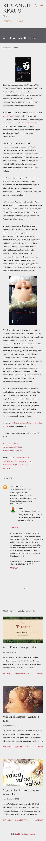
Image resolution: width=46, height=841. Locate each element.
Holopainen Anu (22, 458)
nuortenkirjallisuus (13, 465)
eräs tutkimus (8, 116)
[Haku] (35, 4)
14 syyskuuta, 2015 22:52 (22, 489)
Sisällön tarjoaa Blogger (24, 834)
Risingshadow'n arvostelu (13, 450)
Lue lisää (39, 673)
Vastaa (14, 527)
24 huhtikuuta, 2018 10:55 (30, 533)
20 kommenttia (22, 673)
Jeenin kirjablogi (17, 486)
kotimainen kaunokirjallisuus (18, 461)
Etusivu (7, 21)
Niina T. (30, 423)
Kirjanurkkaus (16, 8)
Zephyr (20, 508)
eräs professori (31, 123)
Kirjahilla (8, 426)
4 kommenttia (21, 747)
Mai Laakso (38, 423)
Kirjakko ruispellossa (18, 423)
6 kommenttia (21, 820)
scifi (26, 465)
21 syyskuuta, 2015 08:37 (29, 511)
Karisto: (10, 443)
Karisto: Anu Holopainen (12, 447)
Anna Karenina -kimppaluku (19, 647)
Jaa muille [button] (8, 468)
